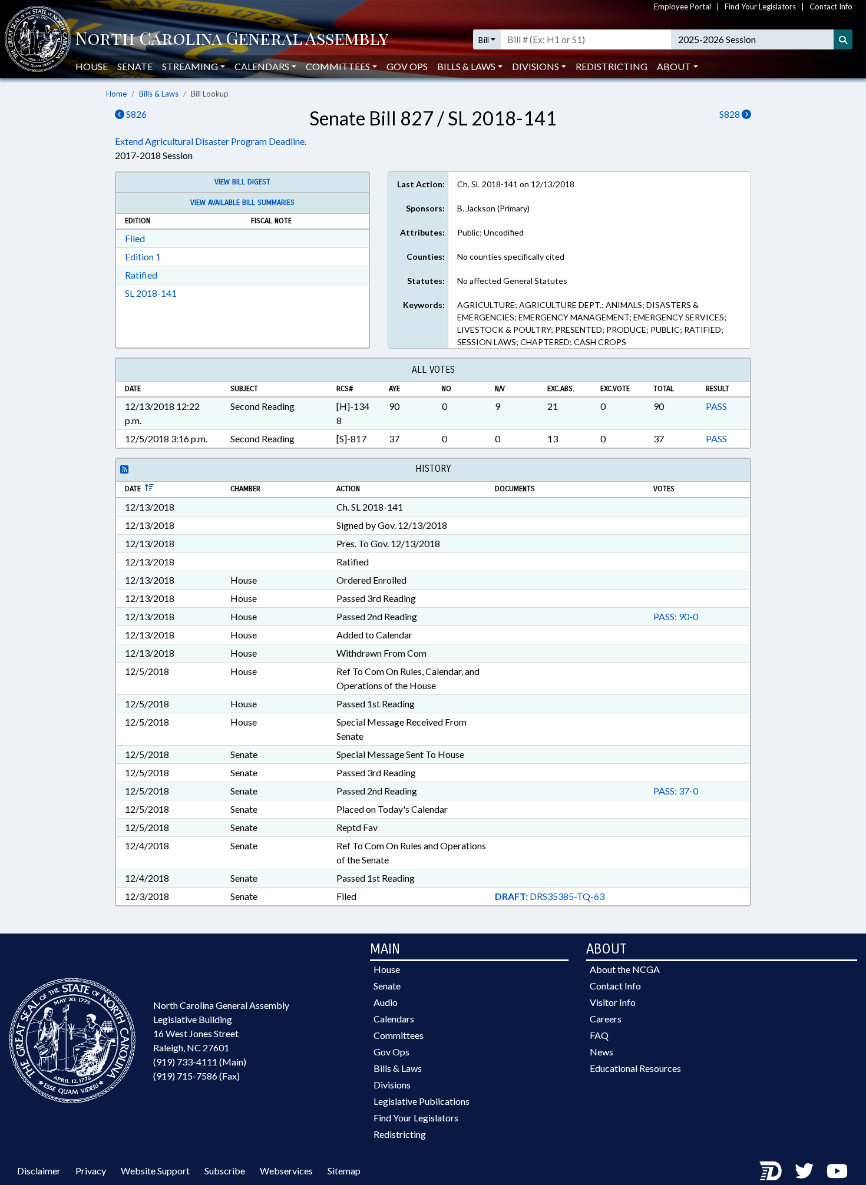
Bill (483, 40)
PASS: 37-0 (675, 790)
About (674, 66)
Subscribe (224, 1170)
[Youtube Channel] (837, 1170)
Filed (135, 238)
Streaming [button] (190, 66)
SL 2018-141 (151, 293)
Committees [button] (338, 66)
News (601, 1051)
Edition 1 (143, 256)
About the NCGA (625, 969)
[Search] (843, 39)
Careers (606, 1018)
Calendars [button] (261, 66)
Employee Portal (682, 6)
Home (116, 93)
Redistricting (611, 66)
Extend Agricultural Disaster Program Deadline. (210, 141)
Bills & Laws (159, 93)
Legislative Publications (421, 1101)
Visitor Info (613, 1002)
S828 (730, 114)
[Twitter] (804, 1170)
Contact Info (830, 6)
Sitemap (344, 1170)
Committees (398, 1035)
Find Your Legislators (760, 6)
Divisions (392, 1084)
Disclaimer (39, 1170)
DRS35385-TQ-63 (549, 896)
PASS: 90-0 (675, 616)
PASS (716, 406)
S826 (135, 114)
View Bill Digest (242, 182)
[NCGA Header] (231, 39)
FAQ (599, 1035)
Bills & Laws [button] (466, 66)
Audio (385, 1002)
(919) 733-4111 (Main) (199, 1061)
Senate (135, 66)
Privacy (90, 1170)
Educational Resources (635, 1068)
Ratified (141, 274)
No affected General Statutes (512, 281)
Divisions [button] (535, 66)
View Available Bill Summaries (242, 202)
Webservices (286, 1170)
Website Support (155, 1170)
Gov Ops (407, 66)
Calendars (393, 1018)
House (91, 66)
